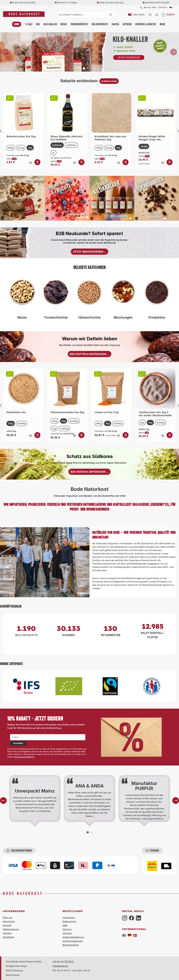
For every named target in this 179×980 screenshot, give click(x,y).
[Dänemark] (135, 935)
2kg (142, 422)
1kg (30, 147)
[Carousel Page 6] (98, 68)
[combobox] (86, 14)
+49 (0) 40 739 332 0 (63, 961)
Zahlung (67, 933)
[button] (124, 935)
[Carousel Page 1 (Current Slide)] (88, 832)
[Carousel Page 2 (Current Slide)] (84, 68)
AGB (65, 925)
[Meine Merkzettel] (150, 14)
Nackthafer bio (16, 412)
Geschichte (9, 921)
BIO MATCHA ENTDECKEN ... (89, 471)
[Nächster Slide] (173, 52)
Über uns (7, 917)
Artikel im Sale (109, 81)
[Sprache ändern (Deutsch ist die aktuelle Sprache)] (171, 7)
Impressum (69, 917)
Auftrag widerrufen (73, 941)
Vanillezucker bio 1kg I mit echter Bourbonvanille (155, 414)
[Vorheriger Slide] (5, 52)
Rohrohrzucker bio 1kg (21, 136)
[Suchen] (110, 14)
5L (53, 152)
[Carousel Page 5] (95, 68)
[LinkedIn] (138, 918)
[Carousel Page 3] (87, 68)
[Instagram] (124, 918)
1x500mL (71, 145)
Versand (67, 929)
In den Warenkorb (37, 162)
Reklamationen (11, 929)
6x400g (74, 421)
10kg (55, 421)
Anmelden (18, 743)
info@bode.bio (60, 966)
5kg (64, 421)
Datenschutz (69, 921)
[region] (89, 52)
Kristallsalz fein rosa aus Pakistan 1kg (110, 138)
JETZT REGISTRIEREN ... (89, 251)
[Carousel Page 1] (80, 68)
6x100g (161, 422)
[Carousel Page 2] (91, 832)
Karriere (7, 933)
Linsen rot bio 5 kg (107, 412)
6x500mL (57, 145)
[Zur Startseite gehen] (24, 14)
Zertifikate (8, 937)
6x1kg (21, 147)
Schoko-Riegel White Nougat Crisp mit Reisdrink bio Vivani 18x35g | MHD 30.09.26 (153, 138)
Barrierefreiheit (71, 945)
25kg (10, 147)
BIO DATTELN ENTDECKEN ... (89, 354)
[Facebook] (131, 918)
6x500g (22, 423)
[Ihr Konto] (156, 14)
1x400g (64, 428)
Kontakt (7, 925)
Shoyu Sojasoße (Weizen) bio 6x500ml (66, 138)
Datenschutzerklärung (24, 757)
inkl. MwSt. (136, 14)
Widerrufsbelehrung (73, 937)
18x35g (144, 146)
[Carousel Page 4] (91, 68)
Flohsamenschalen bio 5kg (67, 412)
